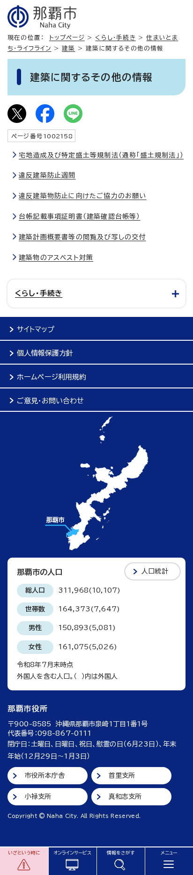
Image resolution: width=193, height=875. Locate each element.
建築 (68, 48)
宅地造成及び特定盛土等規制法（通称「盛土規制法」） (101, 155)
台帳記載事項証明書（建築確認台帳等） (80, 216)
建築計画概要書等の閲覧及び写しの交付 (82, 237)
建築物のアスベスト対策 (56, 257)
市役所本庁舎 (45, 775)
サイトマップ (35, 329)
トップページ (67, 38)
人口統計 (154, 571)
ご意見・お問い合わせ (50, 400)
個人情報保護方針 (45, 353)
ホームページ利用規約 (51, 376)
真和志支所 (125, 796)
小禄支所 (38, 796)
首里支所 (122, 775)
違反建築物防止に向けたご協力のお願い (83, 196)
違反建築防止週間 (47, 175)
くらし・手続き (115, 38)
